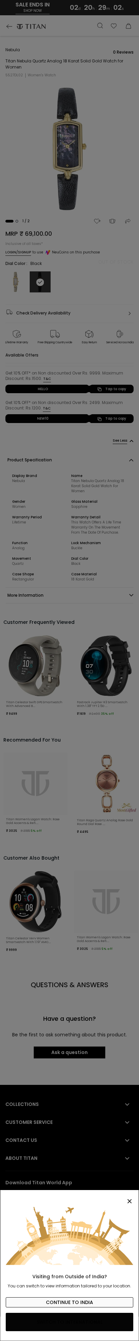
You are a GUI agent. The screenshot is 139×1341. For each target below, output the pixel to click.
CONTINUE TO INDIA (69, 1302)
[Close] (69, 1197)
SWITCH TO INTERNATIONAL (70, 1322)
